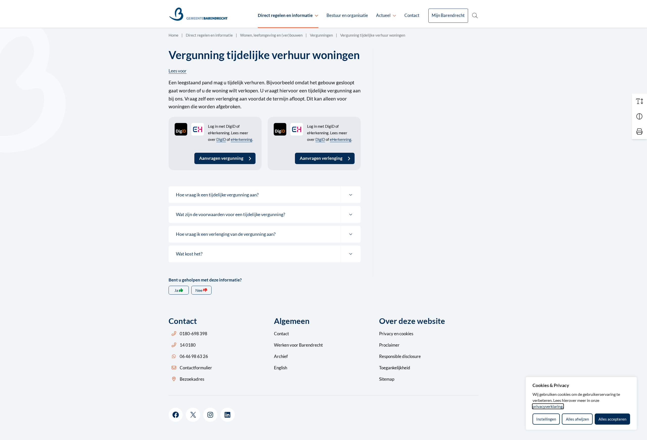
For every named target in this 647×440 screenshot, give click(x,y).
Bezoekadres (192, 379)
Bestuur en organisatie (347, 15)
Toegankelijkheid (394, 367)
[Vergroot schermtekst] (639, 101)
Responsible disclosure (400, 356)
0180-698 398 (193, 333)
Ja (176, 290)
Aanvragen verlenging (321, 158)
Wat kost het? (189, 253)
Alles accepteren (612, 419)
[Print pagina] (639, 131)
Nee (198, 290)
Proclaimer (389, 345)
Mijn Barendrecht (448, 15)
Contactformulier (196, 367)
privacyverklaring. (548, 406)
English (280, 367)
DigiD (221, 139)
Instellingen (546, 419)
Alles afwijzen (577, 419)
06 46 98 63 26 (194, 356)
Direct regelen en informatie (285, 15)
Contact (411, 15)
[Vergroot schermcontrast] (639, 116)
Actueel (383, 15)
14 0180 (188, 345)
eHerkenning (241, 139)
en (396, 333)
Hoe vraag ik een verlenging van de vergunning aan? (225, 234)
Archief (281, 356)
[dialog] (581, 403)
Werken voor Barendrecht (298, 345)
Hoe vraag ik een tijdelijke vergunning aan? (217, 194)
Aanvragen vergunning (221, 158)
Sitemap (386, 379)
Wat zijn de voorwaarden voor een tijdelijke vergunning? (230, 214)
